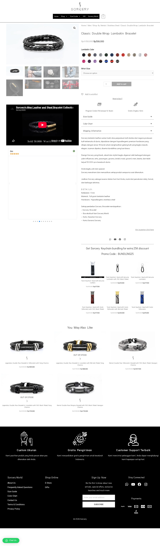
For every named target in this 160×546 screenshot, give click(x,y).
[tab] (117, 117)
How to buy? (117, 98)
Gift (84, 16)
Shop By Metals (99, 25)
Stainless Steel (113, 25)
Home (56, 16)
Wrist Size (85, 68)
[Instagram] (125, 239)
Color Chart (88, 123)
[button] (33, 221)
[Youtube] (115, 239)
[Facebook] (120, 239)
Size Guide (74, 16)
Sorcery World (93, 16)
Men (89, 25)
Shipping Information (92, 130)
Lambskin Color (87, 49)
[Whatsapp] (110, 239)
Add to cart (121, 84)
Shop (63, 16)
